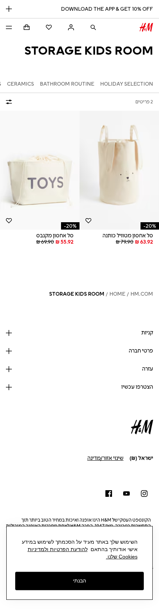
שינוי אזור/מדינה (105, 458)
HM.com (142, 294)
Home (117, 294)
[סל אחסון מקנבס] (40, 170)
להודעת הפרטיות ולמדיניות (58, 549)
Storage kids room (76, 294)
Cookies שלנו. (122, 557)
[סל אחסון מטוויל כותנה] (119, 170)
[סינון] (10, 102)
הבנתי (79, 581)
